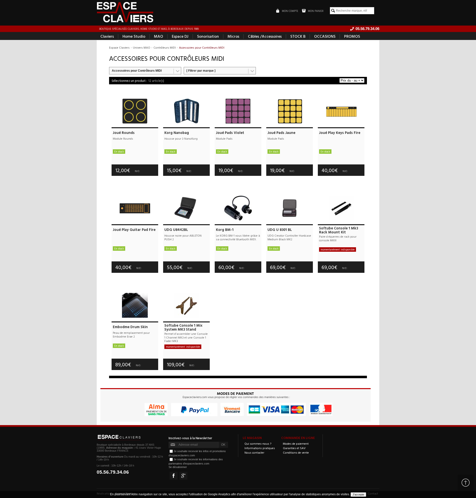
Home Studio (133, 36)
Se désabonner (178, 467)
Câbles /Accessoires (265, 36)
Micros (233, 36)
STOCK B (297, 36)
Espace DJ (180, 36)
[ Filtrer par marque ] (200, 70)
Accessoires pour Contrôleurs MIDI (137, 70)
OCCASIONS (324, 36)
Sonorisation (208, 36)
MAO (158, 36)
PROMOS (352, 36)
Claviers (107, 36)
